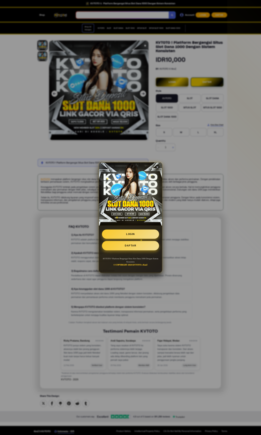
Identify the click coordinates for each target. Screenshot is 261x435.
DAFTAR (130, 245)
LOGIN (130, 234)
